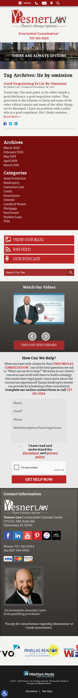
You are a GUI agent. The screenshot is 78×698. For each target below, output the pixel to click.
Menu (27, 3)
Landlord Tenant (15, 204)
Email (44, 3)
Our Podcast (26, 258)
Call (36, 3)
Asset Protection (15, 178)
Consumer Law (14, 187)
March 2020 (12, 148)
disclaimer (31, 453)
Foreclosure (12, 195)
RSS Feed (22, 249)
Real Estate (11, 212)
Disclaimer (32, 691)
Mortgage (10, 208)
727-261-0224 (39, 38)
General (9, 200)
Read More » (12, 116)
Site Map (47, 691)
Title (7, 221)
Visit (51, 3)
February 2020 (13, 152)
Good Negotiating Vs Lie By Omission (35, 83)
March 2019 (11, 165)
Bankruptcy (11, 182)
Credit (8, 191)
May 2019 (10, 156)
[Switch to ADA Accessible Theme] (4, 693)
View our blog (28, 239)
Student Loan (13, 217)
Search (58, 3)
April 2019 (10, 161)
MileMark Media (44, 683)
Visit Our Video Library (39, 345)
